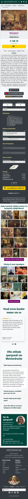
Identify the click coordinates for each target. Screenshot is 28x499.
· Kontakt (4, 462)
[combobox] (14, 110)
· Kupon (16, 471)
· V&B (3, 465)
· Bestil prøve (17, 472)
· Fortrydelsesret (5, 469)
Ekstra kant (5, 107)
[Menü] (1, 1)
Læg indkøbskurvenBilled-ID (15, 188)
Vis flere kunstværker (14, 301)
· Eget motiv (17, 464)
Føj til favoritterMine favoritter (15, 93)
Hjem (2, 5)
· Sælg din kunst (18, 465)
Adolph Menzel (21, 5)
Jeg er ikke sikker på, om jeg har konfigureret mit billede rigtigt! (13, 407)
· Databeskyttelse (5, 467)
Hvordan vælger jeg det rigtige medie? (12, 399)
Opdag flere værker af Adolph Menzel (14, 259)
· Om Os (3, 472)
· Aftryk (3, 464)
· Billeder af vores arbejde (20, 469)
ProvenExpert (11, 337)
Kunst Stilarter (8, 5)
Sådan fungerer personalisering (12, 365)
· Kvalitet (17, 467)
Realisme (14, 5)
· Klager (3, 471)
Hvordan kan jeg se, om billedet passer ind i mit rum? (12, 392)
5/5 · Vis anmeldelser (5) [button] (17, 96)
